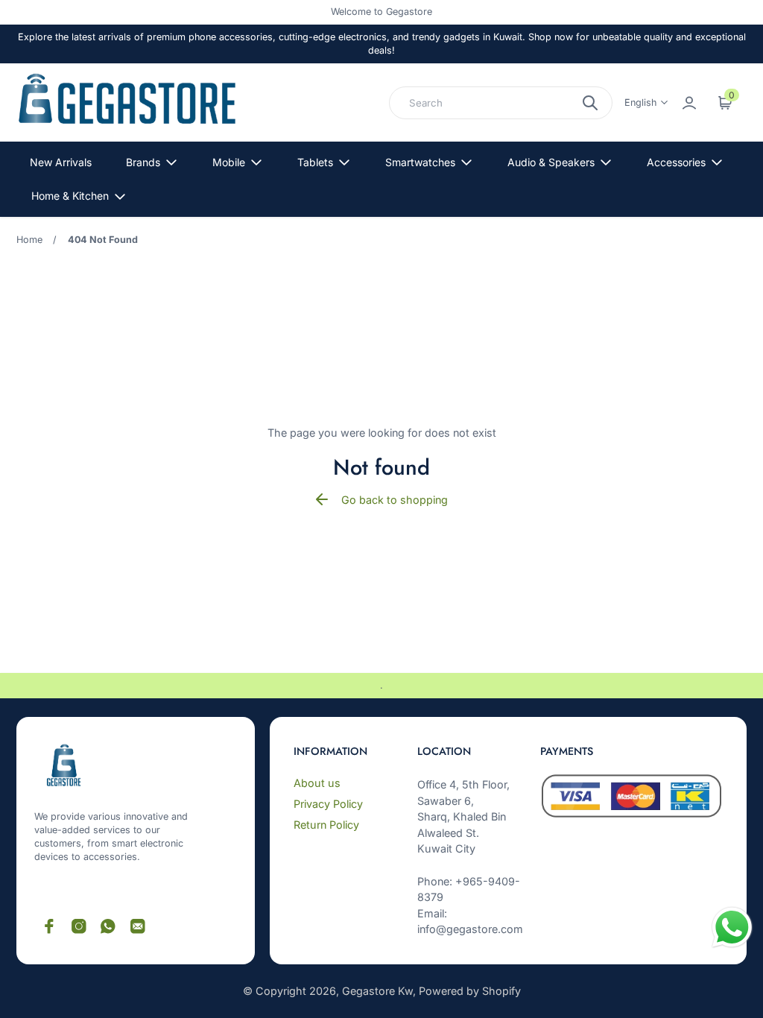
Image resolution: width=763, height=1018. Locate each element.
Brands (143, 162)
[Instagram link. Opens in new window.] (79, 926)
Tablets (315, 162)
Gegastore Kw (377, 990)
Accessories (676, 162)
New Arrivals (61, 162)
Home (29, 239)
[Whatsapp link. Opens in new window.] (108, 926)
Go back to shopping (394, 499)
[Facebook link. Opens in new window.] (49, 926)
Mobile (228, 162)
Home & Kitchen (70, 195)
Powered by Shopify (470, 990)
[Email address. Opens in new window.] (138, 926)
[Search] (590, 102)
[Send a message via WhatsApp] (732, 927)
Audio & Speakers (551, 162)
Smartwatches (420, 162)
